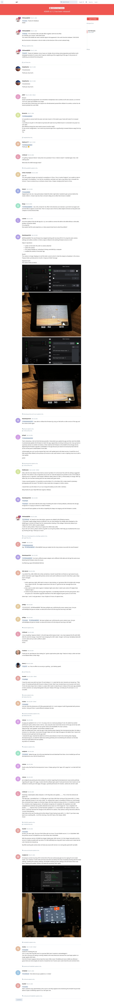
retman (26, 754)
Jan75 (25, 53)
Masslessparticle (28, 421)
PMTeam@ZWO (28, 116)
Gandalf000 (27, 192)
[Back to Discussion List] (2, 2)
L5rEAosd (26, 519)
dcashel (26, 704)
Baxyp (25, 33)
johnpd (26, 500)
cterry (25, 21)
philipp (26, 679)
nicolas (26, 620)
